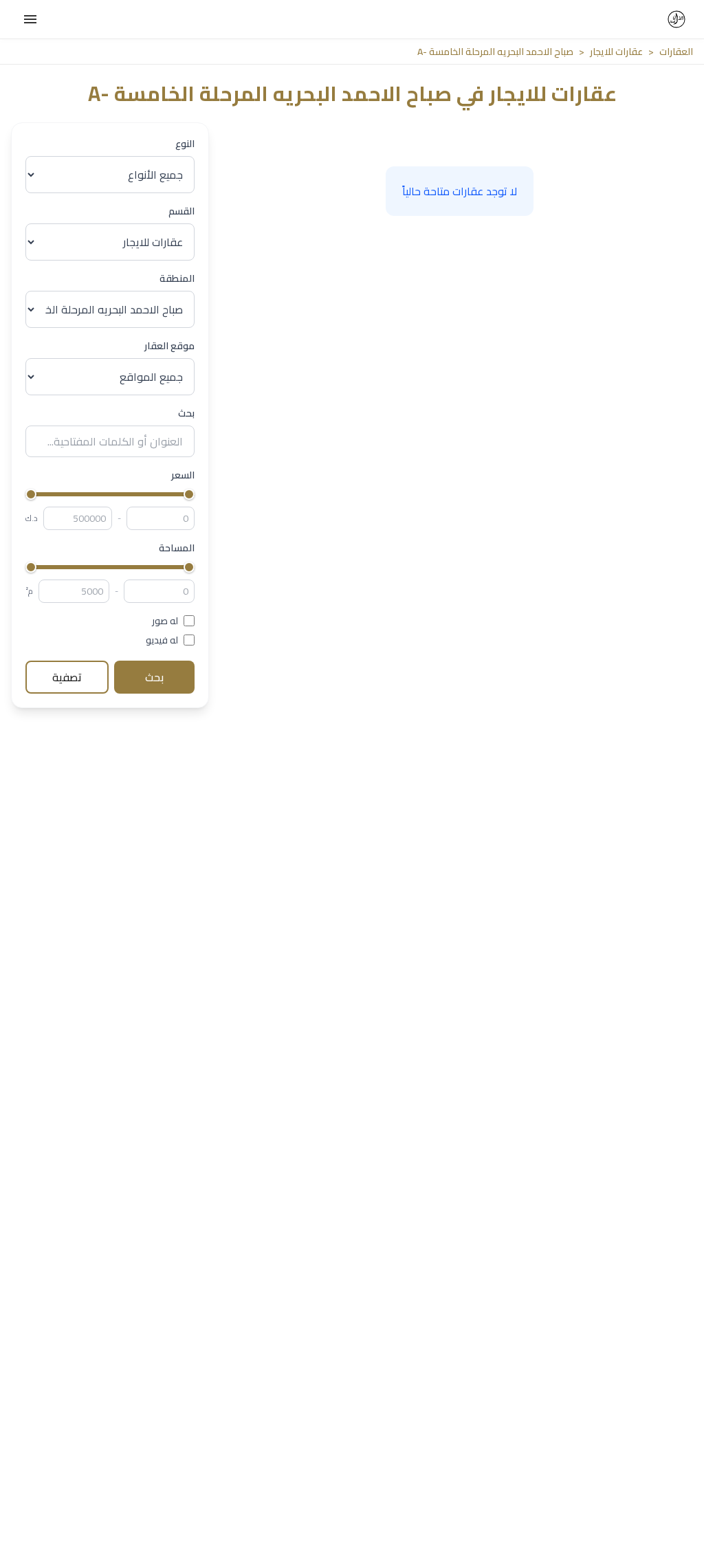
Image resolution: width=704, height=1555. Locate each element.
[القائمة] (30, 19)
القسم (181, 211)
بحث (186, 413)
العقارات (676, 51)
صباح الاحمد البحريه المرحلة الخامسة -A (495, 51)
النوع (185, 144)
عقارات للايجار (616, 51)
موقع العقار (169, 346)
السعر (183, 475)
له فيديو (162, 640)
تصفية (67, 677)
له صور (165, 621)
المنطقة (177, 278)
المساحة (177, 548)
